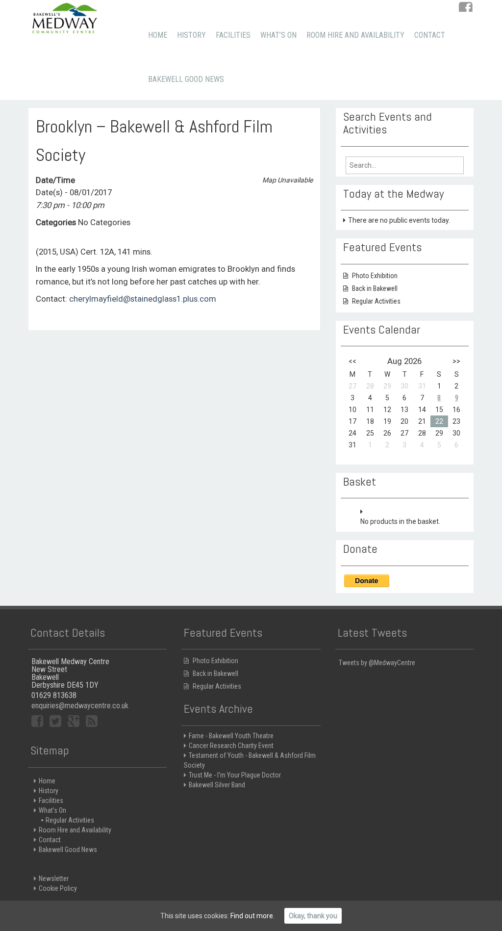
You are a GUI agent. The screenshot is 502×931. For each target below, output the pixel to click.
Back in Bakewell (375, 288)
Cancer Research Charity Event (231, 746)
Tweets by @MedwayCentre (377, 663)
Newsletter (54, 878)
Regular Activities (376, 301)
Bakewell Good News (186, 79)
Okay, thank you (313, 916)
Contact (429, 35)
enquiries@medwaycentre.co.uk (79, 705)
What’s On (278, 35)
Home (157, 35)
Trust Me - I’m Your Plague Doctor (235, 775)
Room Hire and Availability (355, 35)
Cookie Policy (58, 888)
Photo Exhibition (375, 276)
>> (456, 361)
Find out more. (252, 916)
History (191, 35)
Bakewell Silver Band (217, 785)
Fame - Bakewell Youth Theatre (231, 736)
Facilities (233, 35)
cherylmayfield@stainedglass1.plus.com (142, 299)
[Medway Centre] (64, 17)
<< (352, 361)
